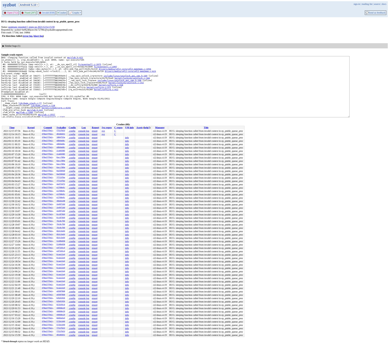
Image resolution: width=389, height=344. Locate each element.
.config (72, 131)
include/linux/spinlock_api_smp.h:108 (119, 80)
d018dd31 (61, 134)
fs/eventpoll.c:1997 (105, 67)
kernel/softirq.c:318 (111, 85)
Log (84, 127)
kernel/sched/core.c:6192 (56, 108)
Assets (139, 127)
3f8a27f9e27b (48, 131)
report (94, 131)
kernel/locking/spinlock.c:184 (132, 78)
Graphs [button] (74, 12)
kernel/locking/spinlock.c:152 (126, 83)
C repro (118, 127)
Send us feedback (376, 12)
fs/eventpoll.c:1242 (53, 117)
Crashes (61, 12)
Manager (160, 127)
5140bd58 (61, 241)
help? (147, 127)
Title (206, 127)
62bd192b (61, 298)
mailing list (367, 4)
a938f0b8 (61, 291)
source (377, 4)
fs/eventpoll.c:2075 (89, 64)
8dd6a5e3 (61, 318)
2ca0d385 (61, 151)
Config (72, 127)
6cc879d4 (61, 214)
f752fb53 (61, 131)
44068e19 (61, 308)
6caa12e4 (61, 254)
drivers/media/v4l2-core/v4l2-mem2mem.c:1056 (125, 69)
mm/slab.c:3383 (24, 112)
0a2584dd (61, 171)
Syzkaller (61, 127)
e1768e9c (61, 188)
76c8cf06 (61, 221)
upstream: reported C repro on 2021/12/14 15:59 (31, 27)
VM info (129, 127)
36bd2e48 (61, 201)
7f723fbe (61, 177)
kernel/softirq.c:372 (99, 87)
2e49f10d (61, 204)
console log (83, 131)
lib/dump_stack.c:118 (43, 105)
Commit (48, 127)
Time (12, 127)
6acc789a (61, 157)
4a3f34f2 (61, 184)
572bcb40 (61, 321)
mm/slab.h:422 (75, 57)
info (127, 137)
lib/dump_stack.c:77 (30, 103)
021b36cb (61, 305)
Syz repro (107, 127)
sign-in (357, 4)
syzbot (9, 4)
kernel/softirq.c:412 (106, 89)
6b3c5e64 (61, 231)
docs (384, 4)
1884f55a (61, 137)
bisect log (38, 36)
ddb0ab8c (61, 141)
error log (27, 36)
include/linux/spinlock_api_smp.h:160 (125, 76)
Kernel (31, 127)
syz (103, 131)
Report (95, 127)
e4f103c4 (61, 248)
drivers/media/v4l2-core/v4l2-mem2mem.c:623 (130, 71)
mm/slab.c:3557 (46, 115)
